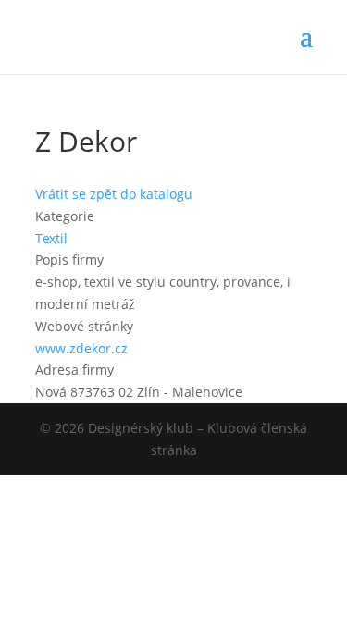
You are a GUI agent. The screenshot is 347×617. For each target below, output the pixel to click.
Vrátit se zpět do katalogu (113, 194)
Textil (51, 238)
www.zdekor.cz (81, 348)
